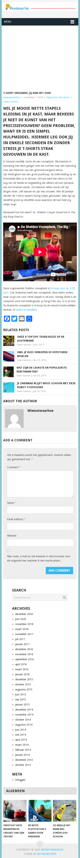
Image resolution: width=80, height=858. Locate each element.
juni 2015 (20, 694)
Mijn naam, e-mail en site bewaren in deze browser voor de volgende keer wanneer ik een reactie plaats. (38, 558)
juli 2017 (20, 639)
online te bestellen (26, 309)
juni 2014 (20, 729)
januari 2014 (22, 754)
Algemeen (52, 97)
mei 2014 (20, 734)
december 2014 (24, 709)
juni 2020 (20, 619)
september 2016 (24, 659)
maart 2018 (21, 629)
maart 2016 (21, 669)
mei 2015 (20, 699)
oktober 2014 (23, 719)
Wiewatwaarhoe (52, 849)
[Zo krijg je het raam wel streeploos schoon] (64, 811)
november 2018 (24, 624)
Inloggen (20, 779)
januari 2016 (22, 674)
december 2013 (24, 759)
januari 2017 (22, 644)
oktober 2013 (23, 764)
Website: (12, 535)
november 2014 (24, 714)
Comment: (13, 467)
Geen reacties (11, 101)
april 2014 (21, 739)
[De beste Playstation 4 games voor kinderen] (39, 811)
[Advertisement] (40, 56)
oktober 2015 (23, 684)
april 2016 (21, 664)
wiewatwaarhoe (11, 97)
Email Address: (16, 519)
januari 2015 (22, 704)
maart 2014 (21, 744)
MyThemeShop (46, 853)
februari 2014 (23, 749)
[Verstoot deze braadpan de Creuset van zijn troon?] (15, 811)
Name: (11, 503)
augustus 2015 (23, 689)
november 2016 (24, 654)
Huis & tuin (64, 97)
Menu (7, 21)
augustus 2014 (23, 724)
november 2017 (24, 634)
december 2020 (24, 614)
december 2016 (24, 649)
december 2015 (24, 679)
